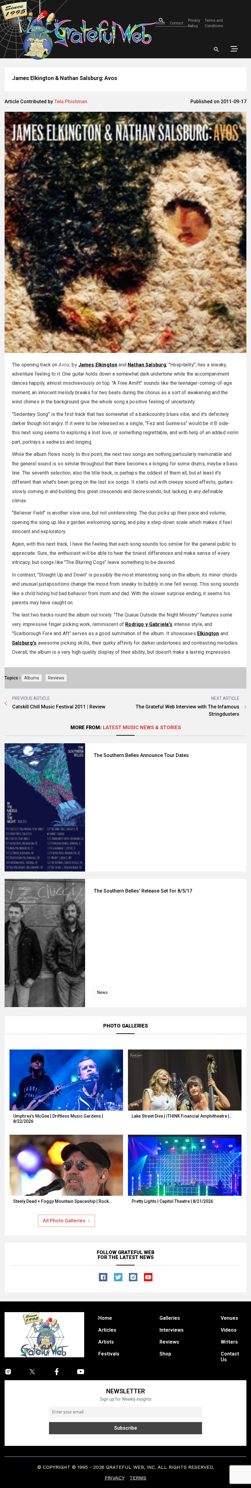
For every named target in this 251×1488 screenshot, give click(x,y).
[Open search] (216, 49)
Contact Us (230, 1356)
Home (105, 1318)
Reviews (56, 677)
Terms (137, 1478)
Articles (107, 1330)
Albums (31, 677)
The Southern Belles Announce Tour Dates (141, 755)
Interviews (171, 1330)
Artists (106, 1342)
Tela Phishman (70, 101)
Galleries (169, 1318)
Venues (229, 1318)
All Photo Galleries (64, 1221)
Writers (229, 1342)
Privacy (115, 1478)
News (102, 992)
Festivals (108, 1354)
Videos (229, 1330)
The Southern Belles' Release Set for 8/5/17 (143, 891)
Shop (165, 1354)
